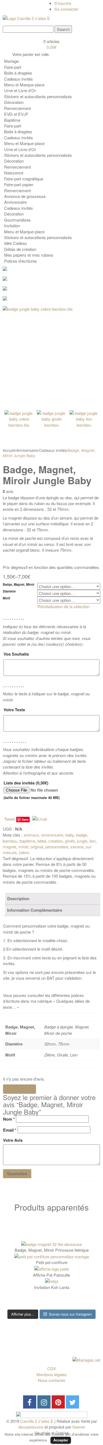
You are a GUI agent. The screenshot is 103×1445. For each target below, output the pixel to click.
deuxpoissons (30, 1427)
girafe (70, 841)
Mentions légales (52, 1374)
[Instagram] (44, 1402)
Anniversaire (27, 450)
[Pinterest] (58, 1402)
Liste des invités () (32, 790)
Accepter (60, 1440)
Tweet (9, 819)
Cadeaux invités (53, 450)
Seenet (78, 1427)
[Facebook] (29, 1402)
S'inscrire (62, 3)
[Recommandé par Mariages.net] (86, 1359)
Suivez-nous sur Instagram (70, 1314)
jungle (82, 841)
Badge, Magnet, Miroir (18, 584)
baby (69, 835)
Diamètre (9, 591)
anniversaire (52, 835)
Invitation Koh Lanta (51, 1287)
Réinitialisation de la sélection (63, 606)
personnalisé (56, 846)
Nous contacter (51, 1380)
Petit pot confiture (51, 1262)
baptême (27, 841)
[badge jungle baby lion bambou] (84, 425)
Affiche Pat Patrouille (51, 1275)
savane (76, 846)
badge (81, 835)
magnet (9, 846)
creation (55, 841)
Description (18, 899)
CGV (51, 1368)
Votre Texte (14, 710)
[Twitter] (72, 1402)
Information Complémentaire (34, 910)
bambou (10, 841)
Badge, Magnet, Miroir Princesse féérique (52, 1250)
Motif (6, 598)
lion (93, 841)
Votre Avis (13, 1140)
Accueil (9, 450)
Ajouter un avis (19, 1089)
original (36, 846)
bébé (41, 841)
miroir (23, 846)
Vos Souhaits (16, 654)
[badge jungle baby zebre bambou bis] (51, 354)
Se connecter (66, 9)
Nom (9, 1119)
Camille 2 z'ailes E (36, 1421)
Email (9, 1130)
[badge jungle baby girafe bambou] (51, 425)
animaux (31, 835)
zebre (24, 852)
